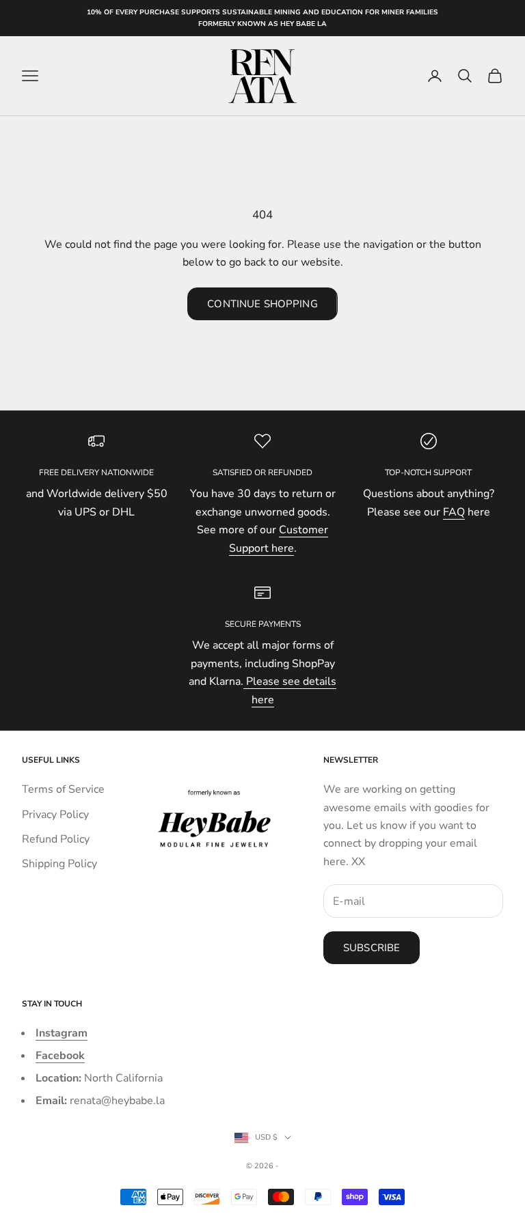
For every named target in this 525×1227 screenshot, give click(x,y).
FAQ (454, 512)
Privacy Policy (55, 814)
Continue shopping (262, 304)
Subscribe (371, 948)
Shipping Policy (59, 863)
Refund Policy (56, 839)
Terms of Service (63, 789)
